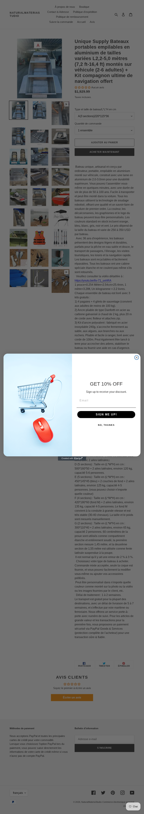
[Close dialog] (137, 357)
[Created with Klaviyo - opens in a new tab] (72, 458)
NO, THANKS (106, 425)
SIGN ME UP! (106, 414)
